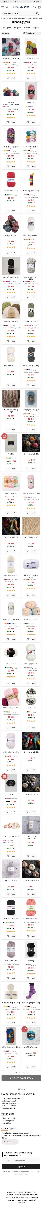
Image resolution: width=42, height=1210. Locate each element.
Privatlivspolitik (8, 1121)
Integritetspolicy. (21, 1174)
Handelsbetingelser (10, 1118)
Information (36, 1)
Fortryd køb (7, 1123)
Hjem (3, 18)
